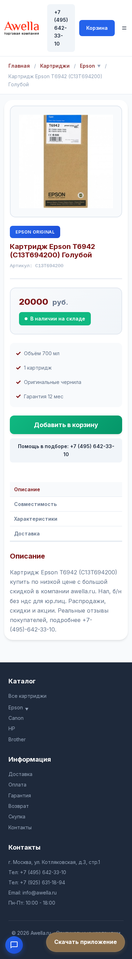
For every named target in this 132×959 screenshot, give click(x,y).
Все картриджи (27, 696)
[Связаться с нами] (14, 945)
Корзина (97, 28)
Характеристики (35, 519)
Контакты (20, 827)
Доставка (27, 533)
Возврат (18, 806)
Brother (17, 739)
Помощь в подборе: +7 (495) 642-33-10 (66, 450)
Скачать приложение (85, 941)
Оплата (17, 785)
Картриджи (55, 66)
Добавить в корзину (66, 424)
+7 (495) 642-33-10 (61, 28)
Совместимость (35, 504)
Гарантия (19, 795)
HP (11, 728)
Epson (87, 66)
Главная (19, 66)
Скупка (16, 816)
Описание (27, 489)
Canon (16, 718)
